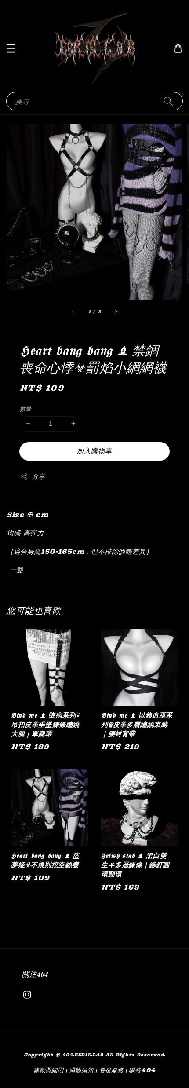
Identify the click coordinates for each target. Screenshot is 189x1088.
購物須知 (81, 1069)
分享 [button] (38, 476)
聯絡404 (142, 1069)
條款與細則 (48, 1069)
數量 (26, 408)
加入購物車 (94, 451)
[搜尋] (168, 101)
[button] (11, 48)
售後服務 (111, 1069)
